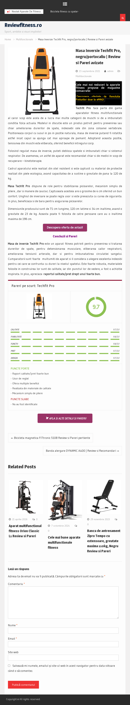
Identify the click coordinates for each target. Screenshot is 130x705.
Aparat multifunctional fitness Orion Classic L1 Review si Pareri (25, 531)
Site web (13, 652)
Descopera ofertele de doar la (98, 98)
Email (12, 638)
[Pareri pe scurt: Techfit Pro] (39, 307)
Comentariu (16, 584)
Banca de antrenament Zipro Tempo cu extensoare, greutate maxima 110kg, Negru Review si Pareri (103, 541)
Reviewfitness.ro (23, 25)
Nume (12, 625)
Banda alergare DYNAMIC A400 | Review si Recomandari (81, 450)
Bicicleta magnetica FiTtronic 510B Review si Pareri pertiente (52, 438)
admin (110, 71)
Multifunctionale (84, 76)
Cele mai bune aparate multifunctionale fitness (64, 542)
